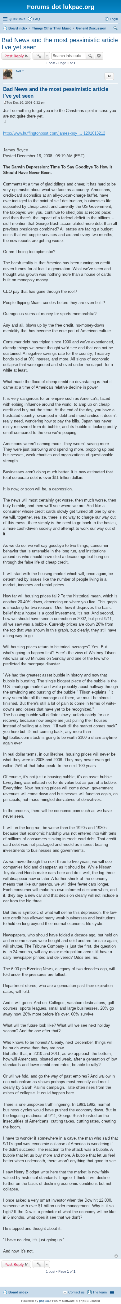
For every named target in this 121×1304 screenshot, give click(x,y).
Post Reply (14, 56)
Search (90, 56)
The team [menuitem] (99, 1292)
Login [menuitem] (114, 19)
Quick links (17, 19)
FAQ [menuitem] (36, 19)
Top (116, 1256)
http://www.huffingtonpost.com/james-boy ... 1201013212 (54, 133)
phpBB (44, 1300)
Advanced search (99, 56)
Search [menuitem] (115, 28)
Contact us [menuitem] (76, 1292)
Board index (18, 1292)
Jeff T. (20, 71)
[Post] (5, 102)
